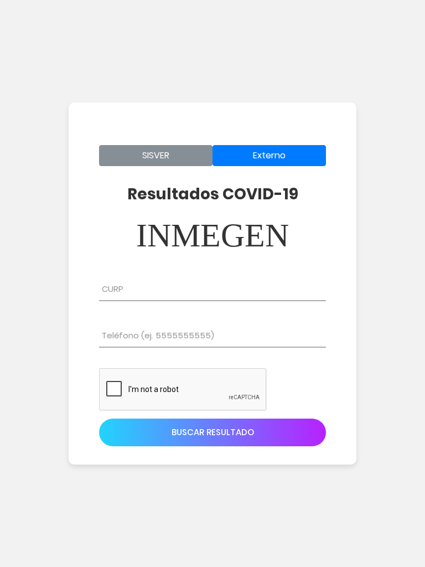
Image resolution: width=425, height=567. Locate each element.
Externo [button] (269, 155)
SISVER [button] (155, 155)
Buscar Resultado (213, 432)
